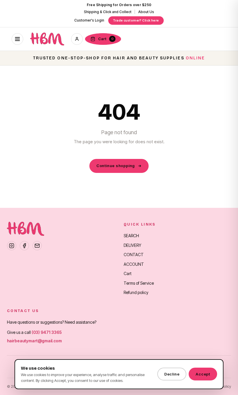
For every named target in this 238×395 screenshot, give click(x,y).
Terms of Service (139, 283)
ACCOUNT (134, 264)
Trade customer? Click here (136, 20)
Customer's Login (89, 20)
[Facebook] (24, 245)
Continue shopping (115, 165)
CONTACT (134, 254)
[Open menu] (17, 39)
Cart (127, 273)
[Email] (37, 245)
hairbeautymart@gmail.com (34, 340)
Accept (203, 374)
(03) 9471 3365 (47, 332)
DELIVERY (132, 245)
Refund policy (136, 292)
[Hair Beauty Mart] (47, 39)
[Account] (77, 39)
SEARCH (131, 235)
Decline (171, 374)
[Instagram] (11, 245)
